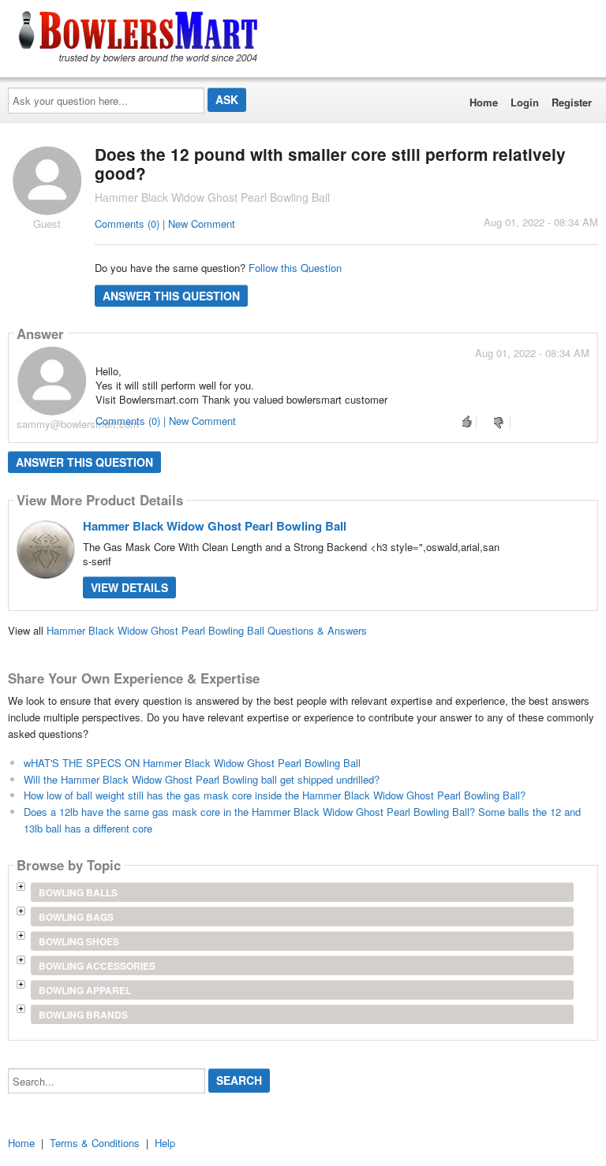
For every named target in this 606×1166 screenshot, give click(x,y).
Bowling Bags (76, 917)
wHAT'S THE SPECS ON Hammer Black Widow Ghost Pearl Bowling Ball (192, 762)
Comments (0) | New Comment (165, 223)
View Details (129, 587)
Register (572, 102)
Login (525, 102)
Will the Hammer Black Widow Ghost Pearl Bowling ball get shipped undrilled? (202, 779)
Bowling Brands (83, 1015)
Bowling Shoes (79, 941)
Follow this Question (295, 267)
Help (165, 1142)
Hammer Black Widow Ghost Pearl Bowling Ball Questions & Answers (207, 630)
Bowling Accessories (97, 966)
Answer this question (171, 296)
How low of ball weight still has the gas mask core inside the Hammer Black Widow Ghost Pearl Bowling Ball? (275, 795)
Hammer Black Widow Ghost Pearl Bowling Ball (214, 526)
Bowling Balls (78, 892)
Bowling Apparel (85, 990)
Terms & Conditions (95, 1142)
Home (483, 102)
